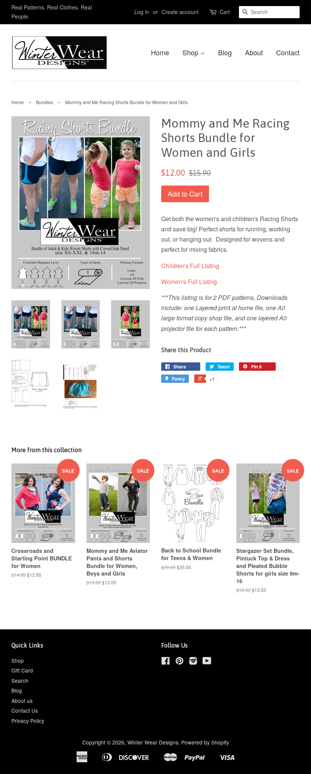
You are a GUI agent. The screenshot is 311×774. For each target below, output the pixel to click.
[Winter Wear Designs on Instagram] (193, 662)
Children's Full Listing (190, 265)
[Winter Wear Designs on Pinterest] (179, 662)
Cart (225, 12)
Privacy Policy (27, 720)
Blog (225, 52)
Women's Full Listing (189, 281)
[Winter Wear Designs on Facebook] (165, 662)
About (254, 52)
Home (160, 52)
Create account (180, 12)
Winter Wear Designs (152, 742)
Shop (191, 52)
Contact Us (24, 710)
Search (19, 680)
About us (22, 700)
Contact (288, 52)
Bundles (44, 102)
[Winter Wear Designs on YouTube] (207, 662)
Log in (141, 12)
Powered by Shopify (205, 742)
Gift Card (22, 670)
